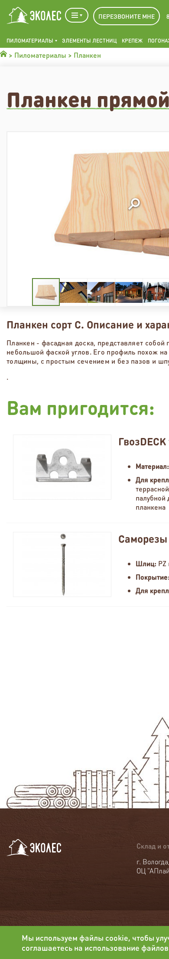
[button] (134, 205)
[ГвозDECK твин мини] (62, 467)
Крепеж (132, 40)
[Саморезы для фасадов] (62, 564)
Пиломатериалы (29, 40)
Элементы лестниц (89, 40)
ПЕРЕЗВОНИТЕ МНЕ (126, 16)
